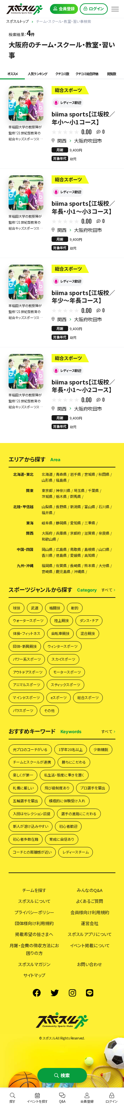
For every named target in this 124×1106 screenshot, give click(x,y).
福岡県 (47, 565)
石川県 (104, 507)
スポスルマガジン (34, 964)
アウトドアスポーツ (27, 672)
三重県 (89, 523)
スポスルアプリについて (90, 934)
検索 (65, 1075)
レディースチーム (75, 852)
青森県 (61, 474)
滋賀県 (89, 533)
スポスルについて (34, 901)
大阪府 (47, 533)
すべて (106, 590)
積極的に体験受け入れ (67, 800)
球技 (16, 607)
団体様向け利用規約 (34, 923)
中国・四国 (25, 549)
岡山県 (47, 549)
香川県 (47, 555)
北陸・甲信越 (23, 507)
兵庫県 (61, 533)
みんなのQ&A (90, 890)
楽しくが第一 (23, 774)
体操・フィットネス (26, 633)
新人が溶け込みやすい (30, 826)
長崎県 (75, 565)
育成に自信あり (61, 839)
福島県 (61, 480)
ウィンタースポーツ (62, 646)
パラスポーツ (23, 710)
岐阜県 (47, 523)
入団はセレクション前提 (31, 813)
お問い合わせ (89, 964)
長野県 (61, 507)
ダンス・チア (89, 620)
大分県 (104, 565)
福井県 (47, 512)
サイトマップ (34, 975)
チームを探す (34, 890)
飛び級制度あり (57, 787)
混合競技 (87, 633)
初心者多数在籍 (25, 839)
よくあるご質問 (89, 901)
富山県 (89, 507)
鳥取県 (75, 549)
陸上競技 (61, 620)
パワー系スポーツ (27, 659)
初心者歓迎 (68, 826)
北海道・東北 (23, 474)
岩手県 (75, 474)
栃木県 (61, 496)
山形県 (47, 480)
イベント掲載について (90, 945)
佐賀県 (61, 565)
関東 (29, 490)
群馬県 (75, 496)
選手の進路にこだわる (79, 813)
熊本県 (89, 565)
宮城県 (89, 474)
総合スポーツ (88, 697)
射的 (74, 607)
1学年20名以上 (71, 749)
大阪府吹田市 (88, 140)
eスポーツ (58, 697)
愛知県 (75, 523)
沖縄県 (79, 571)
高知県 (89, 555)
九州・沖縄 (25, 565)
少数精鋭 (101, 749)
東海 (29, 523)
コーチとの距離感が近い (32, 852)
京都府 (75, 533)
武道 (34, 607)
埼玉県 (79, 490)
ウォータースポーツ (28, 620)
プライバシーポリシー (34, 912)
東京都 (47, 490)
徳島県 (61, 555)
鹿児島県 (63, 571)
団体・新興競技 (25, 646)
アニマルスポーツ (26, 684)
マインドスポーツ (26, 697)
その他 (49, 710)
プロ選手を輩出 (92, 787)
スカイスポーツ (63, 659)
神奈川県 (63, 490)
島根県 (89, 549)
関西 (61, 140)
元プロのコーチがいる (30, 749)
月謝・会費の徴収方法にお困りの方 (34, 949)
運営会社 (89, 923)
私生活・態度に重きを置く (64, 774)
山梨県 (47, 507)
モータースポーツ (67, 672)
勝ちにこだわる (74, 762)
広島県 (61, 549)
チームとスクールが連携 (32, 762)
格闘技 (54, 607)
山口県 (104, 549)
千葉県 (93, 490)
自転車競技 (60, 633)
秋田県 (104, 474)
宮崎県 (47, 571)
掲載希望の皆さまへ (34, 934)
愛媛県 (75, 555)
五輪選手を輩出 (25, 800)
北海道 (47, 474)
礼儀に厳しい (23, 787)
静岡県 (61, 523)
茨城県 (47, 496)
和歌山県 (49, 539)
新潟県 (75, 507)
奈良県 (104, 533)
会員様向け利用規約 (89, 912)
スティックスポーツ (65, 684)
